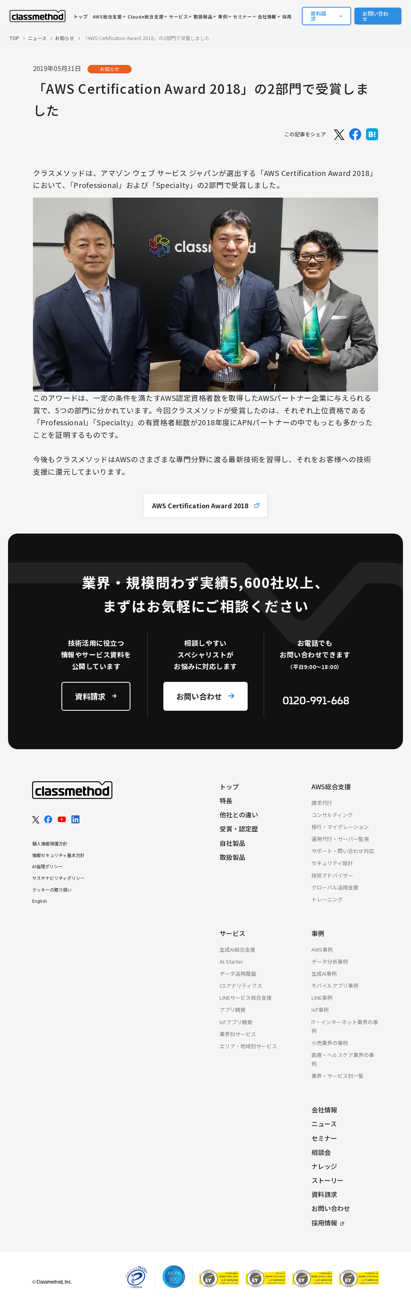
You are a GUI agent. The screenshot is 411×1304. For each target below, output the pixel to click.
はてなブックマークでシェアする (372, 134)
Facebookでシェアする (355, 134)
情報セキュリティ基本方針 (58, 855)
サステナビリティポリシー (58, 878)
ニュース (37, 37)
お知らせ (64, 37)
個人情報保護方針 (49, 843)
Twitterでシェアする (338, 134)
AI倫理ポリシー (47, 866)
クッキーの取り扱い (52, 889)
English (39, 901)
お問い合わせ (375, 16)
